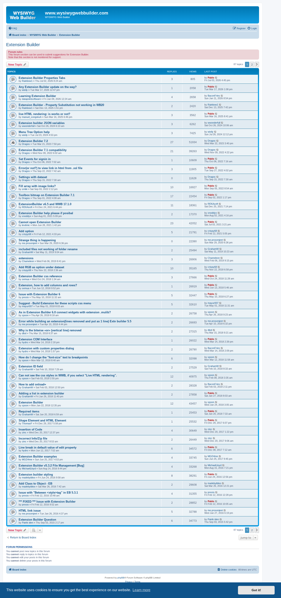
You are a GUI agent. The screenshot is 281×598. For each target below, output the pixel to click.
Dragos (26, 144)
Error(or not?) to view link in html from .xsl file (50, 168)
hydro (25, 342)
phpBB (120, 577)
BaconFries (214, 95)
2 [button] (252, 64)
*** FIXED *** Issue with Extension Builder (47, 501)
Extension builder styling (36, 474)
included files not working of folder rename (48, 249)
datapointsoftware (31, 99)
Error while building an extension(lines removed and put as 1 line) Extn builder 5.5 (75, 321)
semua (25, 279)
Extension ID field (31, 366)
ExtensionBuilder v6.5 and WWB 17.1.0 (45, 204)
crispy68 (26, 234)
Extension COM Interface (35, 339)
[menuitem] (12, 28)
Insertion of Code (30, 429)
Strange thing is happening (37, 240)
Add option (26, 231)
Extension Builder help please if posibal (46, 213)
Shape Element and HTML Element (42, 420)
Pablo (211, 77)
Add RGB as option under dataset (41, 267)
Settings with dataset (33, 177)
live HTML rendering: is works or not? (44, 114)
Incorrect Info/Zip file (33, 438)
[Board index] (26, 14)
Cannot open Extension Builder (40, 222)
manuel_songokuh (31, 117)
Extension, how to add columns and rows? (48, 285)
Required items (29, 411)
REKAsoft (27, 207)
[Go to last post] (216, 77)
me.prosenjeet (29, 243)
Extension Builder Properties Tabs (42, 78)
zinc (24, 432)
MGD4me (27, 459)
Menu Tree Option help (34, 132)
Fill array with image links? (37, 186)
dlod (24, 333)
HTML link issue (30, 510)
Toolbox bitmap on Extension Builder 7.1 (46, 195)
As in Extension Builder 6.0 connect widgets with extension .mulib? (65, 312)
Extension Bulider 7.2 (33, 141)
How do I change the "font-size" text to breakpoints (53, 357)
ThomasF (27, 423)
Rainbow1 (27, 81)
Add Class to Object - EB (35, 483)
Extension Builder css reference (40, 276)
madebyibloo (28, 477)
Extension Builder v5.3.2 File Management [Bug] (51, 465)
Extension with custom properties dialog (46, 348)
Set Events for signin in (35, 159)
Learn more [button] (141, 590)
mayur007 (27, 306)
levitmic (26, 225)
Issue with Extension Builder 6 (39, 294)
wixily (25, 90)
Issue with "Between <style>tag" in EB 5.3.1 (48, 492)
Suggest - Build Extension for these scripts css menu (55, 303)
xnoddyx (26, 216)
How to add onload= (32, 384)
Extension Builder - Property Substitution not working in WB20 (61, 105)
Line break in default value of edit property (47, 447)
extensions (26, 258)
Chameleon (28, 261)
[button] (257, 64)
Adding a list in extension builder (41, 393)
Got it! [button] (256, 590)
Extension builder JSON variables (42, 123)
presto (25, 297)
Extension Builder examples (38, 456)
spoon (25, 315)
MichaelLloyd (29, 468)
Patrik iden (27, 522)
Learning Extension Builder (37, 96)
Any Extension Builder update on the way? (48, 87)
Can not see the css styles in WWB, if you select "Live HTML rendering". (68, 375)
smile (24, 189)
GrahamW (27, 252)
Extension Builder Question (37, 519)
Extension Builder (23, 44)
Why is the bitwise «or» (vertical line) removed (50, 330)
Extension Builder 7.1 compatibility (43, 150)
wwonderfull (28, 126)
